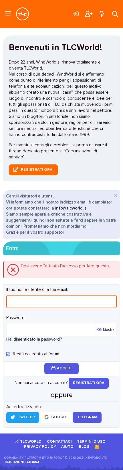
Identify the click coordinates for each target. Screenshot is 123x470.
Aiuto (67, 447)
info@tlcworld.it (70, 208)
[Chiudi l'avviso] (114, 196)
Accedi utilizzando (23, 407)
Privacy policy (40, 447)
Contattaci (59, 442)
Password (15, 318)
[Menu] (8, 14)
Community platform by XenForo (56, 457)
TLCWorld (30, 442)
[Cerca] (115, 14)
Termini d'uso (91, 442)
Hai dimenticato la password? (34, 339)
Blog (84, 447)
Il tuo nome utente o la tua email (36, 289)
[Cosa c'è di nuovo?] (101, 14)
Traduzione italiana (21, 462)
